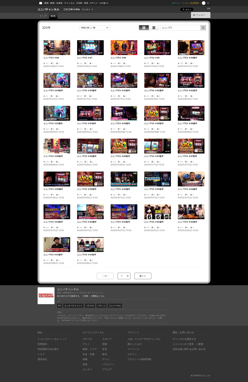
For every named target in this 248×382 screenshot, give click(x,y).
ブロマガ (87, 338)
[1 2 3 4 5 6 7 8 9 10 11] (124, 276)
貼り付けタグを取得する (68, 296)
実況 (86, 3)
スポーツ (107, 338)
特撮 (85, 359)
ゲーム (105, 359)
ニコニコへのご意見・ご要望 (188, 343)
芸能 (104, 343)
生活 (104, 349)
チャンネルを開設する (184, 338)
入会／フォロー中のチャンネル (144, 338)
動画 (47, 3)
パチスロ (90, 305)
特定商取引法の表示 (48, 349)
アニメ (86, 343)
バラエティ (108, 364)
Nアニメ (94, 3)
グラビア (107, 369)
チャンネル (69, 3)
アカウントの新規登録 (139, 359)
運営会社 (42, 359)
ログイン (176, 3)
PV (59, 305)
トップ (43, 16)
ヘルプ (41, 354)
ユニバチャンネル (48, 9)
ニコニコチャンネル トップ (52, 338)
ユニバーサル (115, 305)
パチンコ (101, 305)
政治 (104, 354)
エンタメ (86, 9)
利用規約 (42, 343)
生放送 (59, 3)
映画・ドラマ (90, 349)
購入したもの (135, 343)
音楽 (85, 364)
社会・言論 (88, 354)
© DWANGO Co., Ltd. (200, 375)
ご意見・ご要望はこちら (93, 296)
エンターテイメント (73, 305)
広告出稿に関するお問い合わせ (189, 349)
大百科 (79, 3)
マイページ (133, 349)
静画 (52, 3)
